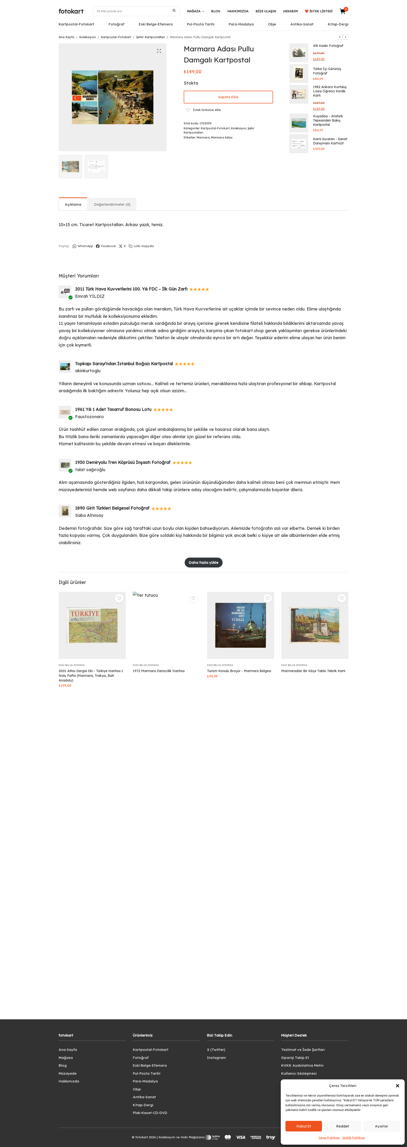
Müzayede (68, 1073)
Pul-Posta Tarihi (201, 24)
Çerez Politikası (329, 1137)
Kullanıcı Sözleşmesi (299, 1073)
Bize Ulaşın (266, 11)
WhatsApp (85, 246)
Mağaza (193, 11)
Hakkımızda (237, 11)
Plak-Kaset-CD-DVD (150, 1112)
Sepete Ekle (228, 97)
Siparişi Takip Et (295, 1057)
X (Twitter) (216, 1049)
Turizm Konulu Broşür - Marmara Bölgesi (239, 671)
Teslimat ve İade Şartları (303, 1049)
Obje (272, 24)
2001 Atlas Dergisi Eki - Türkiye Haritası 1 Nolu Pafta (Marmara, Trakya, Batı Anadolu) (91, 675)
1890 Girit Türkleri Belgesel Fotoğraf (112, 508)
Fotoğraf (116, 24)
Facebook (108, 246)
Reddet (342, 1126)
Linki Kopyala (144, 246)
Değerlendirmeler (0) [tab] (112, 204)
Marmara (203, 137)
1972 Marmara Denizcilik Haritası (159, 671)
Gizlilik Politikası (353, 1137)
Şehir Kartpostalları (150, 37)
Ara (174, 10)
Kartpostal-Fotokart (76, 24)
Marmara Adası (221, 137)
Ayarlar (381, 1126)
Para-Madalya (241, 24)
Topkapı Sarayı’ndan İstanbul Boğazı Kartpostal (124, 363)
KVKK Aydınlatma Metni (302, 1065)
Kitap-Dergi (338, 24)
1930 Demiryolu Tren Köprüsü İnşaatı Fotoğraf (123, 462)
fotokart (71, 11)
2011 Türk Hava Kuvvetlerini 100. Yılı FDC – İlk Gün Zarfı (131, 289)
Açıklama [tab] (73, 204)
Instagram (216, 1057)
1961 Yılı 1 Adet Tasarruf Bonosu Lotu (113, 409)
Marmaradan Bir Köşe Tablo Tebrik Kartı (313, 671)
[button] (397, 1085)
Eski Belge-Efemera (156, 24)
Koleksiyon (87, 37)
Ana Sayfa (66, 37)
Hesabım (290, 11)
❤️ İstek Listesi (319, 11)
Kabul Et (304, 1126)
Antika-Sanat (301, 24)
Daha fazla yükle (203, 562)
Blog (215, 11)
